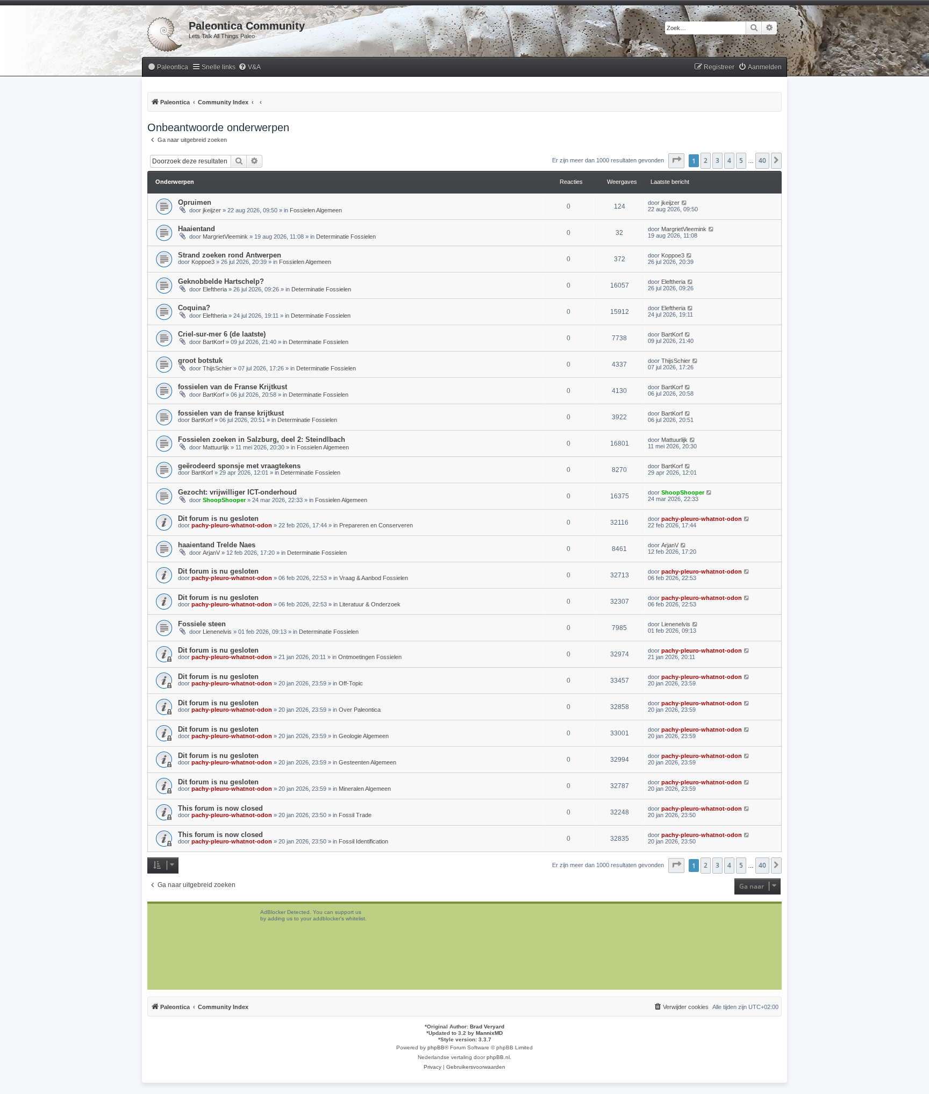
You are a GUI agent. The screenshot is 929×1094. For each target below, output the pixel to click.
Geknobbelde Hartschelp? (221, 281)
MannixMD (489, 1033)
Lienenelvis (217, 631)
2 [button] (706, 160)
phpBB (436, 1047)
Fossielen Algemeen (316, 210)
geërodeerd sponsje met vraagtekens (239, 466)
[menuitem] (167, 67)
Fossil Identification (363, 841)
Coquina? (194, 308)
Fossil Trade (355, 815)
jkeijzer (212, 210)
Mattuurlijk (216, 447)
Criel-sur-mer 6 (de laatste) (222, 334)
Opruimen (194, 202)
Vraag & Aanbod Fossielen (373, 578)
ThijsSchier (217, 368)
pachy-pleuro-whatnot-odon (231, 525)
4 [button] (729, 160)
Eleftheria (215, 289)
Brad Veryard (487, 1026)
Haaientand (196, 229)
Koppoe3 (203, 262)
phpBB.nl (498, 1057)
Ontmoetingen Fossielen (370, 657)
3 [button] (717, 160)
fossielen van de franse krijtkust (231, 413)
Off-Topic (351, 683)
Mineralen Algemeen (365, 788)
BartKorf (213, 342)
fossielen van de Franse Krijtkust (232, 387)
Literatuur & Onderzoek (370, 604)
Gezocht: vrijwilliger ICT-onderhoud (237, 492)
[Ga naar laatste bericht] (684, 202)
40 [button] (762, 160)
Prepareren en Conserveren (376, 525)
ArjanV (211, 552)
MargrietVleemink (225, 236)
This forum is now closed (220, 808)
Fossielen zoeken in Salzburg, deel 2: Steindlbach (261, 439)
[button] (676, 160)
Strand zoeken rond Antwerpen (229, 255)
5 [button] (741, 160)
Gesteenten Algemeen (367, 762)
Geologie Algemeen (364, 736)
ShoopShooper (224, 500)
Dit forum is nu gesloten (218, 518)
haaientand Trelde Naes (216, 545)
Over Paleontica (360, 709)
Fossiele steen (202, 624)
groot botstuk (200, 360)
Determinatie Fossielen (346, 236)
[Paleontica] (165, 32)
